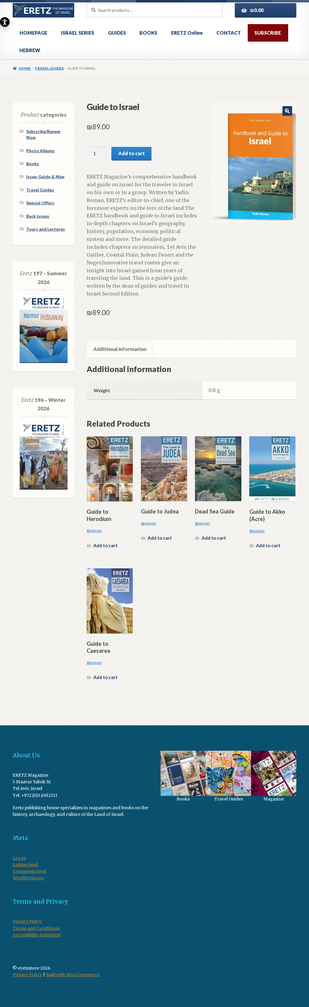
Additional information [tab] (119, 349)
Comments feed (29, 871)
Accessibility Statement (37, 935)
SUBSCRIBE (267, 33)
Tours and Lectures (45, 229)
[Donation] (273, 773)
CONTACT (228, 33)
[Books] (183, 773)
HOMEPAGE (33, 33)
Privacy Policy (27, 921)
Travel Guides (49, 68)
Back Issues (37, 216)
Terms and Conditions (36, 928)
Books (32, 163)
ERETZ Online (187, 33)
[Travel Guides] (228, 773)
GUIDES (117, 33)
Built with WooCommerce (72, 974)
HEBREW (29, 50)
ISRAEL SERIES (77, 33)
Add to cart (131, 153)
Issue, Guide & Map (45, 176)
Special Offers (40, 202)
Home (25, 68)
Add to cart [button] (105, 545)
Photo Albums (40, 150)
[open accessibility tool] (5, 22)
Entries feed (25, 864)
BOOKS (148, 33)
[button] (287, 111)
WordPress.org (28, 878)
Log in (19, 858)
